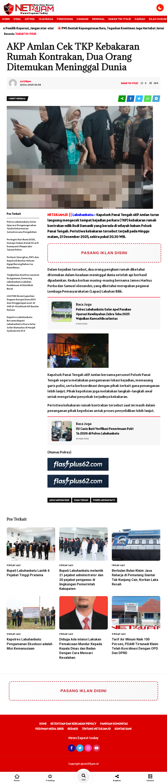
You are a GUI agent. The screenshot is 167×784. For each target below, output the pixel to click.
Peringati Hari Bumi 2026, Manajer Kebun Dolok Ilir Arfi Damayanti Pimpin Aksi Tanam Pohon (22, 244)
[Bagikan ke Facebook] (130, 98)
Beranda (9, 34)
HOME (6, 19)
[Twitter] (79, 748)
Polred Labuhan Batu (104, 500)
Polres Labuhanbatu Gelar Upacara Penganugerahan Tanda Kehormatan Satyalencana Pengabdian (22, 226)
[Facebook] (71, 748)
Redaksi (73, 729)
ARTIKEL (30, 19)
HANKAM (82, 19)
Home (43, 723)
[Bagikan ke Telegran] (156, 98)
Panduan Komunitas (114, 723)
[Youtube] (96, 748)
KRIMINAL (98, 19)
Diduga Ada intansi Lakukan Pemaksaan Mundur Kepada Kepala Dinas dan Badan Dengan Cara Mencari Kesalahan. (80, 648)
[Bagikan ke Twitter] (139, 98)
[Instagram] (88, 748)
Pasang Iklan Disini (104, 253)
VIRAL (17, 19)
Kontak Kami (123, 729)
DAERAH (140, 19)
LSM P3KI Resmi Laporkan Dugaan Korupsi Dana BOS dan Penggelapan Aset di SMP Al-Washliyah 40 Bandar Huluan (23, 302)
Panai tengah (81, 500)
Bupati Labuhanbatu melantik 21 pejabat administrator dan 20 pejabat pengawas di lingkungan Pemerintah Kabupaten (81, 580)
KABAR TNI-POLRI (119, 19)
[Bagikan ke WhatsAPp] (148, 98)
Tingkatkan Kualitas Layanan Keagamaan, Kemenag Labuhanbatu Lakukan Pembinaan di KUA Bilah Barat (23, 281)
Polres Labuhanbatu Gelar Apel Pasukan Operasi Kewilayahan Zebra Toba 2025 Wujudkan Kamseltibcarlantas (103, 313)
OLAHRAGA (46, 19)
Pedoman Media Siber (49, 729)
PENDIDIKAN (65, 19)
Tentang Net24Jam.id (96, 729)
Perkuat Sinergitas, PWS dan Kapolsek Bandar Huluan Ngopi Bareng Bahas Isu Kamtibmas (23, 262)
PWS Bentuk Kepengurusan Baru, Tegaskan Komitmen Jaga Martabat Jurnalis (79, 28)
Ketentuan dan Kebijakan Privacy (73, 723)
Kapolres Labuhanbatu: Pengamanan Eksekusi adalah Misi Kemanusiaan (29, 643)
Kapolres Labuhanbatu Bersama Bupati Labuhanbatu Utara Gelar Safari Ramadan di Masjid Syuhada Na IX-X (21, 324)
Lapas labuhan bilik (59, 500)
